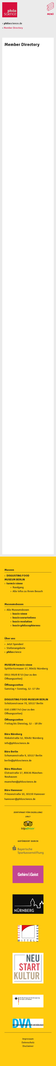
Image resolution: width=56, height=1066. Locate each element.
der (15, 583)
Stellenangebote (16, 648)
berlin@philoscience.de (18, 760)
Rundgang (18, 587)
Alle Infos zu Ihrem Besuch (28, 591)
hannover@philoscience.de (19, 799)
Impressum (28, 1038)
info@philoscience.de (16, 743)
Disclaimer (28, 1046)
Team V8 (12, 315)
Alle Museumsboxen (18, 609)
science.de (13, 23)
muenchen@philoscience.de (20, 781)
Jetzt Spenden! (15, 644)
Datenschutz (28, 1042)
